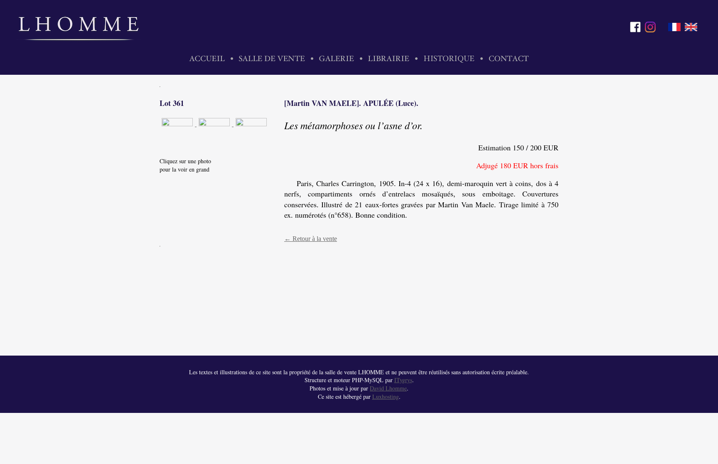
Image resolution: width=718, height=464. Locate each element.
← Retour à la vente (310, 238)
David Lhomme (388, 388)
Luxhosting (385, 396)
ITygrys (403, 380)
